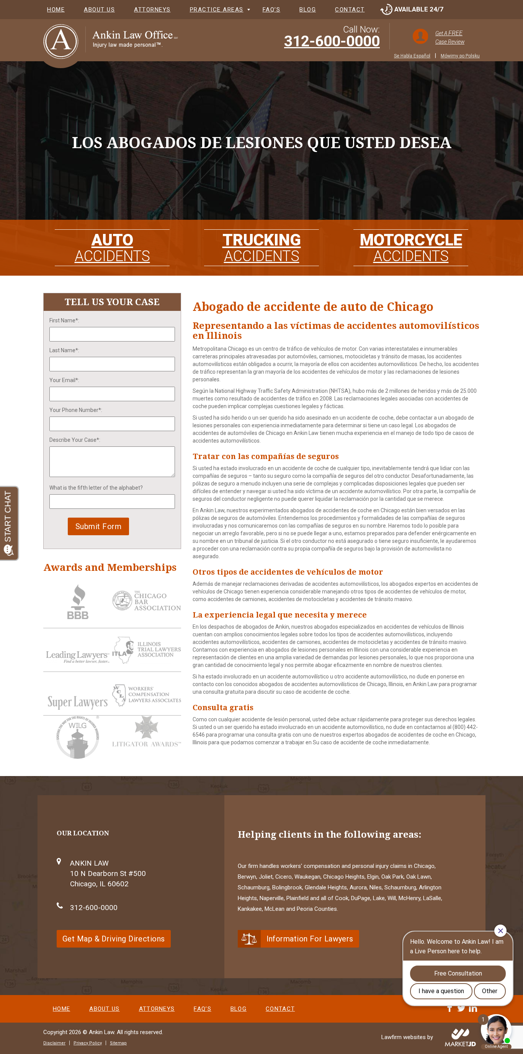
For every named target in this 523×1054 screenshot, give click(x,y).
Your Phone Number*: (75, 410)
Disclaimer (54, 1043)
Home (56, 9)
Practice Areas (217, 9)
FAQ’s (272, 9)
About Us (99, 9)
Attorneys (152, 9)
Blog (307, 9)
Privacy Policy (88, 1043)
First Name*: (64, 320)
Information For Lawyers (309, 938)
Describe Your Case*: (74, 440)
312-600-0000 (332, 41)
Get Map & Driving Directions (113, 938)
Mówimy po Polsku (460, 56)
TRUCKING (261, 247)
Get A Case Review (449, 37)
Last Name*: (64, 350)
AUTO (112, 247)
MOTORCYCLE (411, 247)
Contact (350, 9)
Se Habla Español (412, 56)
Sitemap (118, 1043)
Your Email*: (64, 380)
